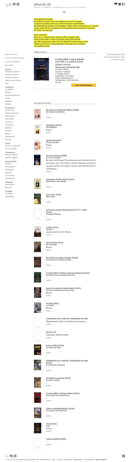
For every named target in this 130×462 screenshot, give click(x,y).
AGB (53, 459)
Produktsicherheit (89, 459)
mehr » (49, 117)
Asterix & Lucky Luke (12, 146)
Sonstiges (8, 193)
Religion (8, 104)
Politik (7, 98)
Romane (8, 131)
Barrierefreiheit (78, 459)
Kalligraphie (9, 169)
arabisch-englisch (11, 158)
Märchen (8, 128)
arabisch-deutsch (11, 155)
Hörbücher (9, 122)
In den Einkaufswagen (83, 85)
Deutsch (8, 164)
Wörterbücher (10, 136)
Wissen (8, 134)
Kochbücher (9, 89)
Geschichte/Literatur (12, 95)
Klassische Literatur (12, 71)
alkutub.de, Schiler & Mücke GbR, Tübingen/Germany (35, 459)
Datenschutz (68, 459)
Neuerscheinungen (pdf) (114, 57)
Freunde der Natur (11, 113)
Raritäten (9, 65)
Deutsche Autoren (11, 77)
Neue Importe (11, 54)
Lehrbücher (9, 125)
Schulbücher (9, 175)
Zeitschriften (9, 196)
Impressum (60, 459)
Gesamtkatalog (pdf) (116, 54)
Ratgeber (8, 101)
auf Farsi (8, 139)
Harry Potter (9, 119)
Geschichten (9, 116)
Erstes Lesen (10, 110)
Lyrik (7, 83)
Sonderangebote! (12, 61)
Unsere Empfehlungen (14, 58)
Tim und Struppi (11, 148)
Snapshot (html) (118, 59)
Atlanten (8, 92)
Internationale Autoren (13, 80)
